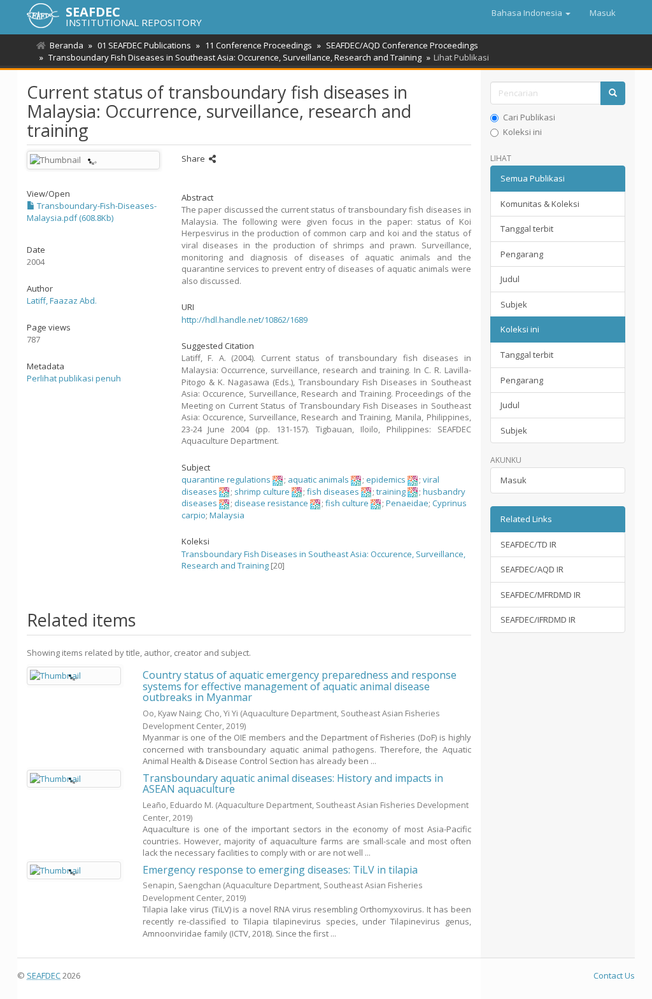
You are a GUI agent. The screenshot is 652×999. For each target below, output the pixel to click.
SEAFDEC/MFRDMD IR (540, 594)
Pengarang (521, 254)
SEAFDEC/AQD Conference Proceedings (402, 45)
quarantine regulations (226, 479)
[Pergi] (612, 93)
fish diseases (333, 491)
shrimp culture (262, 491)
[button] (531, 12)
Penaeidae (407, 503)
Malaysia (226, 515)
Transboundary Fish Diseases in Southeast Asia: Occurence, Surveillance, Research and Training (235, 57)
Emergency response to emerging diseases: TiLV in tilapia (280, 870)
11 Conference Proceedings (258, 45)
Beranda (66, 45)
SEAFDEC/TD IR (528, 544)
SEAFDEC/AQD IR (531, 569)
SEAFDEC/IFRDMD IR (538, 619)
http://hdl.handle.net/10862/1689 (244, 319)
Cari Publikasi (529, 117)
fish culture (347, 503)
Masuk (513, 480)
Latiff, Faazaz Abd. (62, 300)
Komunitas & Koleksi (539, 203)
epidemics (386, 479)
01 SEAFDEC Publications (144, 45)
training (391, 491)
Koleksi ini (522, 132)
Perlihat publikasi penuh (74, 378)
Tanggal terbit (526, 228)
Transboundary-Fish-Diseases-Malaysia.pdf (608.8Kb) (92, 211)
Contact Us (614, 975)
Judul (510, 279)
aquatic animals (318, 479)
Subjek (513, 304)
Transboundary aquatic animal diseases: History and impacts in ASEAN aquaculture (293, 784)
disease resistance (271, 503)
